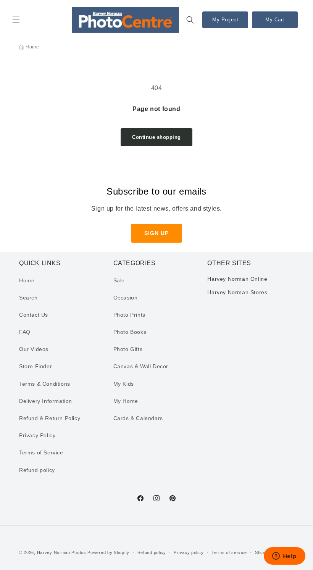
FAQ (25, 332)
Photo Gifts (128, 349)
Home (32, 47)
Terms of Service (41, 452)
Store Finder (35, 366)
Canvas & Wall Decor (140, 366)
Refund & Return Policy (49, 418)
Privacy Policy (37, 435)
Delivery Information (45, 401)
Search (28, 298)
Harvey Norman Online (237, 279)
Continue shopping (156, 137)
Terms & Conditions (44, 384)
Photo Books (130, 332)
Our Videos (33, 349)
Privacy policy (188, 552)
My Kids (123, 384)
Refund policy (37, 470)
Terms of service (229, 552)
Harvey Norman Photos (61, 552)
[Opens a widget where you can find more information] (284, 556)
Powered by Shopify (108, 552)
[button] (16, 19)
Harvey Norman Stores (237, 292)
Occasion (125, 298)
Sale (119, 280)
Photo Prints (129, 315)
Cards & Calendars (138, 418)
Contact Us (33, 315)
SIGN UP (156, 233)
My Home (125, 401)
